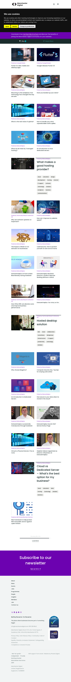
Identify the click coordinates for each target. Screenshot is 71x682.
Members (14, 599)
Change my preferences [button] (27, 26)
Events (13, 586)
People (13, 594)
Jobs (12, 589)
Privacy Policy (15, 636)
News (12, 583)
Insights (13, 597)
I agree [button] (7, 26)
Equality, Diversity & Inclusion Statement (23, 640)
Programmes (15, 591)
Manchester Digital (20, 4)
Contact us (14, 605)
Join (12, 602)
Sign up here (34, 569)
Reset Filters (49, 41)
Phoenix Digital (55, 654)
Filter (23, 41)
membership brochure (30, 34)
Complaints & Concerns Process (20, 645)
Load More (35, 541)
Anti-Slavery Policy (25, 636)
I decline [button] (14, 26)
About (13, 581)
